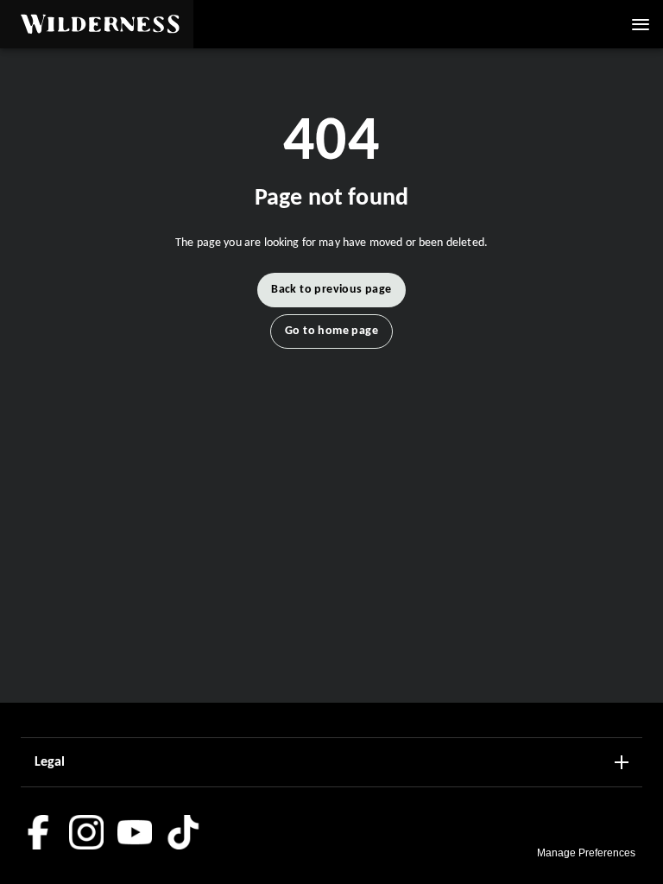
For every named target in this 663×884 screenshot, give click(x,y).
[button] (96, 24)
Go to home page (331, 331)
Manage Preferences (586, 853)
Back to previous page (331, 289)
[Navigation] (640, 24)
